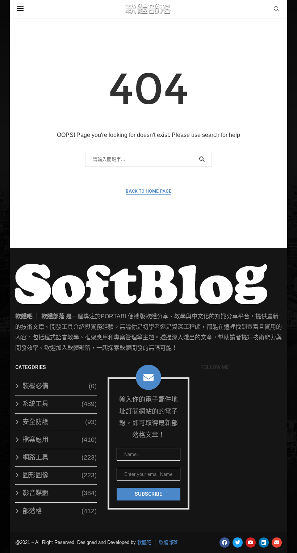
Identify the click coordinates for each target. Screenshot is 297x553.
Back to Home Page (148, 191)
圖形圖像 (59, 475)
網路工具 (59, 457)
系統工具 (59, 403)
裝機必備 (59, 386)
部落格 (59, 511)
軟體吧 (144, 542)
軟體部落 (168, 542)
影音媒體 (59, 493)
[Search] (276, 9)
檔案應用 (59, 439)
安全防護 (59, 422)
